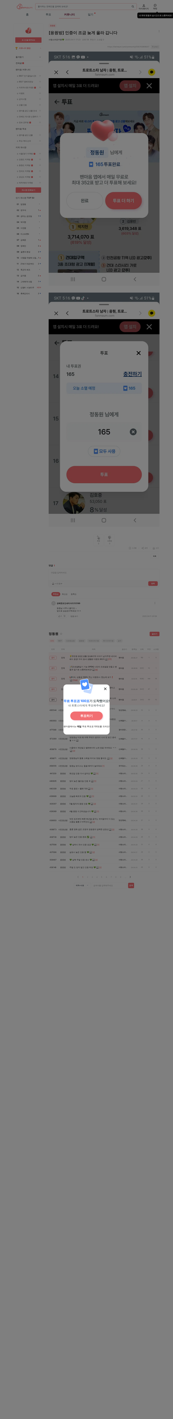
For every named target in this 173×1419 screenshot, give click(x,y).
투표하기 (86, 716)
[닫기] (105, 688)
